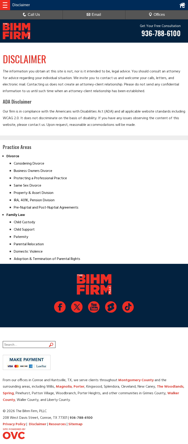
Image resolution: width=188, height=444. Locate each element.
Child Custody (24, 222)
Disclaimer (37, 424)
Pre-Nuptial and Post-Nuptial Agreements (46, 208)
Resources (57, 424)
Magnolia (64, 387)
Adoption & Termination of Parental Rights (47, 259)
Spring (8, 393)
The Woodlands (170, 387)
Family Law (15, 215)
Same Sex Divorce (27, 186)
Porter (79, 387)
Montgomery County (136, 380)
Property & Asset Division (33, 193)
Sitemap (75, 424)
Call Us (34, 15)
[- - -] (5, 5)
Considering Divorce (29, 164)
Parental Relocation (29, 244)
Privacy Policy (14, 424)
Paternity (21, 237)
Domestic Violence (28, 252)
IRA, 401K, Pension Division (34, 200)
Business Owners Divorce (33, 171)
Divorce (12, 156)
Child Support (24, 230)
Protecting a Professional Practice (40, 178)
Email (96, 15)
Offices (159, 15)
